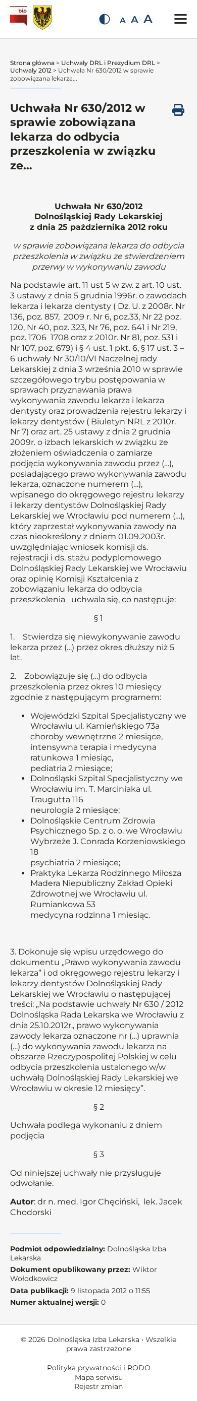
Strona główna (32, 63)
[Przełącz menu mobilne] (180, 19)
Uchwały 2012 (31, 70)
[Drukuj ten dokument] (178, 109)
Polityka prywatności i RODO (99, 1367)
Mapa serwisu (99, 1377)
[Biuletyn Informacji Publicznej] (20, 19)
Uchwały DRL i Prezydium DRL (108, 63)
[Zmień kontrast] (104, 19)
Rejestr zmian (98, 1386)
